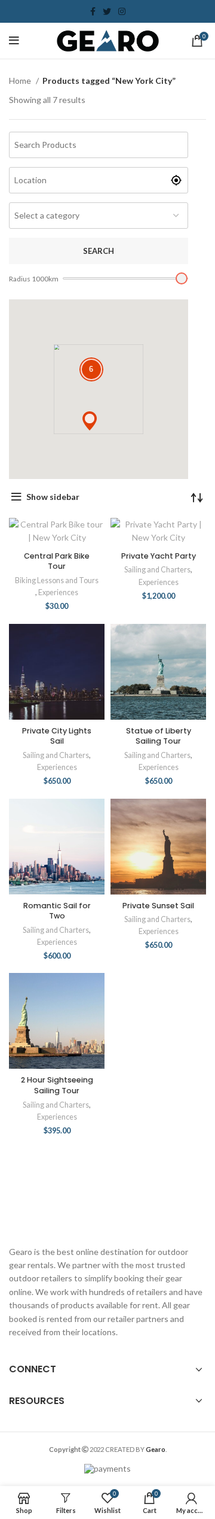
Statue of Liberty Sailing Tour (158, 736)
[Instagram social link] (122, 11)
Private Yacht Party (158, 556)
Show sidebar (52, 497)
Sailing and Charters (157, 569)
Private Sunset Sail (158, 906)
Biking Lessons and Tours (57, 580)
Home (21, 80)
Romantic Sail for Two (57, 911)
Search (98, 251)
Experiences (58, 592)
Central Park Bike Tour (57, 561)
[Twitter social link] (107, 11)
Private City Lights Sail (56, 736)
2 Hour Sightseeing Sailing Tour (57, 1085)
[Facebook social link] (93, 11)
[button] (89, 421)
